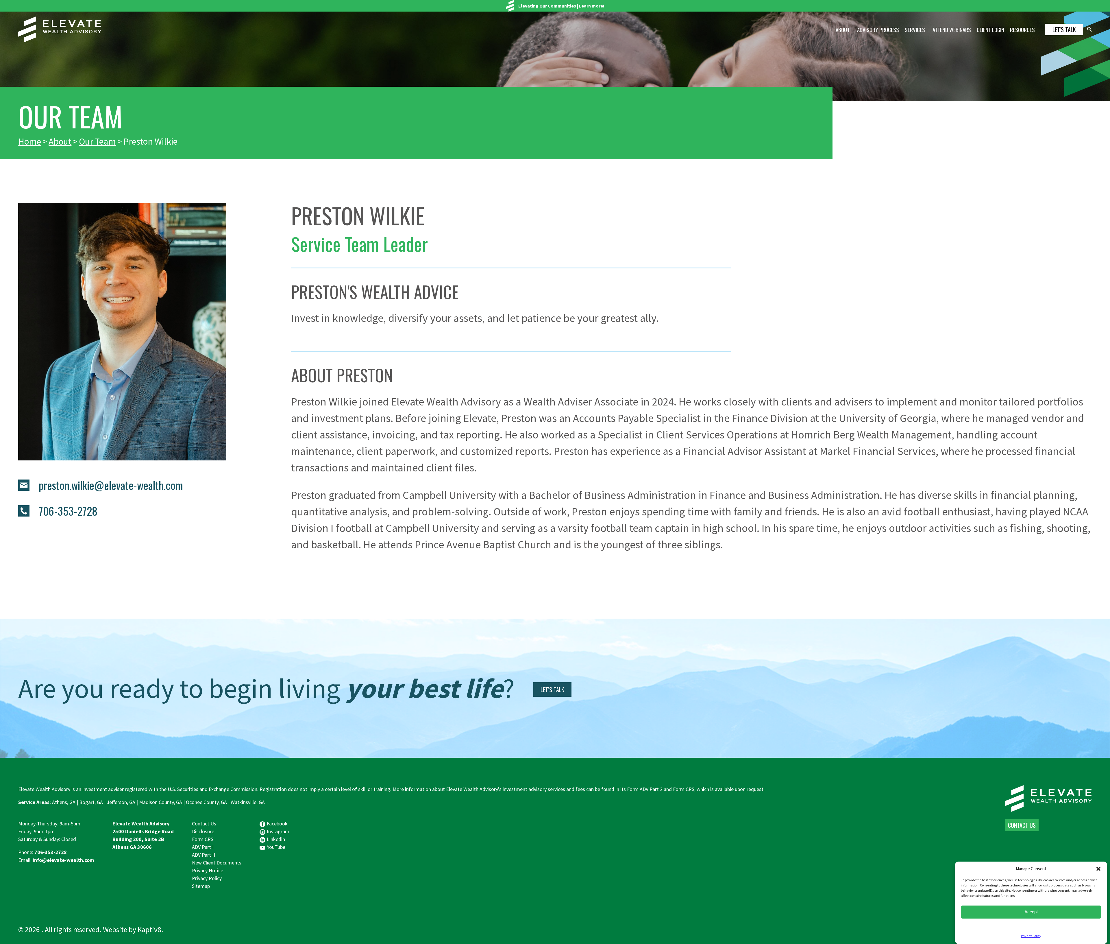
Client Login (990, 29)
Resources (1022, 29)
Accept (1031, 911)
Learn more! (591, 6)
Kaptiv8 (149, 929)
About (843, 29)
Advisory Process (878, 29)
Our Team (97, 141)
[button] (1098, 869)
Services (915, 29)
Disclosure (203, 831)
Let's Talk (1064, 29)
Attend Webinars (952, 29)
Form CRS (202, 839)
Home (29, 141)
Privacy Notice (207, 870)
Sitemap (201, 886)
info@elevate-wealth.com (63, 860)
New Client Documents (216, 862)
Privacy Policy (1031, 936)
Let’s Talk (552, 689)
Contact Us (204, 823)
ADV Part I (203, 847)
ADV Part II (203, 854)
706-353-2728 (50, 852)
